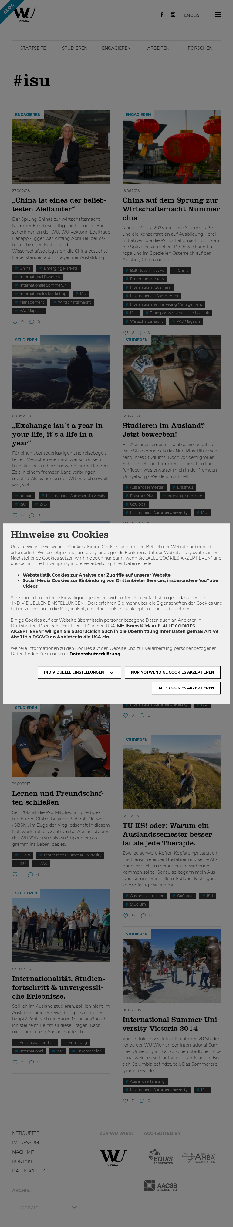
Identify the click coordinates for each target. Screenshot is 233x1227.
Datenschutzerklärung (94, 654)
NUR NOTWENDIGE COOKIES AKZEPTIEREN (172, 672)
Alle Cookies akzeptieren (186, 688)
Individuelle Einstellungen (74, 672)
